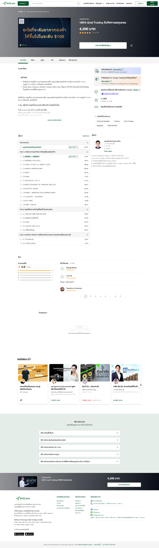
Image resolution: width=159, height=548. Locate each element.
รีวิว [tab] (52, 60)
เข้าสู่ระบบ (140, 3)
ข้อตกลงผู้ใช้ (97, 545)
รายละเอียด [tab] (23, 60)
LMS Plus (78, 513)
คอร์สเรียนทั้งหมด (89, 3)
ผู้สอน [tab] (42, 60)
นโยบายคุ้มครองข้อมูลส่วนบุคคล (83, 545)
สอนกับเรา (129, 3)
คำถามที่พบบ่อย (97, 501)
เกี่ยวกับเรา (78, 501)
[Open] (78, 3)
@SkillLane (96, 512)
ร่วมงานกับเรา (79, 508)
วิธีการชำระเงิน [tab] (73, 60)
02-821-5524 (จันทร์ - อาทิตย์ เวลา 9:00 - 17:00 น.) (107, 503)
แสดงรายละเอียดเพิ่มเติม (54, 120)
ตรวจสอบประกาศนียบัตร (63, 508)
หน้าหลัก (20, 12)
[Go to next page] (120, 296)
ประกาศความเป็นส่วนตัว (108, 545)
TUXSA (59, 503)
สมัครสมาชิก (152, 3)
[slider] (42, 45)
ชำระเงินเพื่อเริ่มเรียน (103, 45)
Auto (57, 45)
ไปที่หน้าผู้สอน (108, 151)
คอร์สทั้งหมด (60, 501)
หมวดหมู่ (22, 3)
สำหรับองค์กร (120, 3)
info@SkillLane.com (98, 515)
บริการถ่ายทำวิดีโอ (80, 506)
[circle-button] (141, 385)
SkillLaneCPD (110, 3)
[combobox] (56, 3)
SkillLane (95, 509)
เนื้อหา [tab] (33, 60)
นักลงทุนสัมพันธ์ (79, 510)
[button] (103, 121)
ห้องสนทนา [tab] (62, 60)
